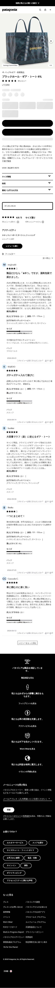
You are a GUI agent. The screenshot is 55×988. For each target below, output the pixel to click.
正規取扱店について (34, 927)
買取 (26, 865)
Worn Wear (8, 922)
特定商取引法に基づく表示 (36, 942)
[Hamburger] (50, 9)
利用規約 (26, 816)
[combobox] (48, 258)
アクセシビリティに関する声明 (19, 880)
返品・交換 (32, 858)
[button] (27, 41)
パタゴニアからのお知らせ (36, 907)
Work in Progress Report (13, 932)
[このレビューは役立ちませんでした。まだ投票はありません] (50, 422)
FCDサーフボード (10, 927)
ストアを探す (37, 842)
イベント (6, 917)
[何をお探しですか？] (40, 9)
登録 (8, 810)
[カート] (45, 9)
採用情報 (6, 912)
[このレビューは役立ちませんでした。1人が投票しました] (50, 360)
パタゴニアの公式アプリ (35, 912)
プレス (5, 902)
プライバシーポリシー (12, 816)
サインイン (11, 865)
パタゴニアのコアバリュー (14, 937)
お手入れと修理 (13, 858)
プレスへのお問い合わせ (13, 907)
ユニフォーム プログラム (36, 922)
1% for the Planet (10, 947)
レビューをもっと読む (27, 643)
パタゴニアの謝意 (33, 902)
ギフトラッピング (14, 873)
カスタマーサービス (15, 842)
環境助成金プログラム (12, 942)
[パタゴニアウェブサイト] (9, 9)
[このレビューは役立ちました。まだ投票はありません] (46, 360)
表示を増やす (12, 311)
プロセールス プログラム (36, 917)
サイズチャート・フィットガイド (20, 850)
